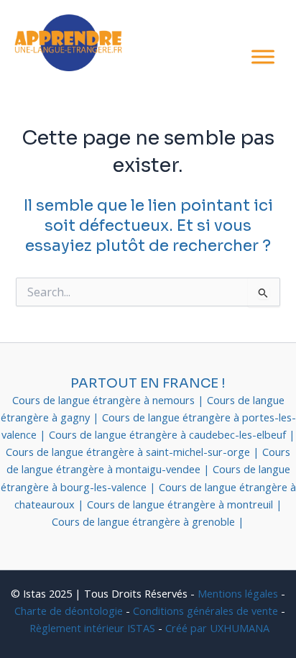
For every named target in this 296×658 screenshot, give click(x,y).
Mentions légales (238, 593)
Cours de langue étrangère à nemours (105, 400)
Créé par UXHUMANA (217, 628)
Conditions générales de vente (205, 610)
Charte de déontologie (68, 610)
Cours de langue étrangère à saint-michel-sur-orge (129, 451)
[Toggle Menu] (262, 57)
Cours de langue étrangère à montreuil (181, 504)
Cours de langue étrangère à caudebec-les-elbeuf (169, 434)
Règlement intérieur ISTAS (92, 628)
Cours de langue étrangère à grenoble (145, 521)
